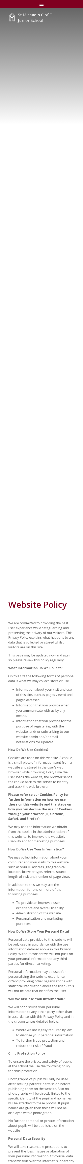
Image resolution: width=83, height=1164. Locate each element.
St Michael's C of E (35, 15)
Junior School (30, 20)
